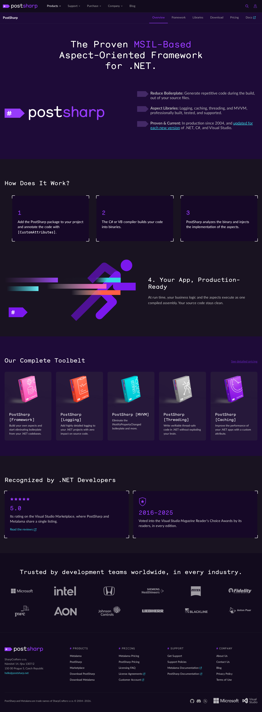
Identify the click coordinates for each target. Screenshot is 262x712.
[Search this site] (247, 6)
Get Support (174, 656)
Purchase (92, 6)
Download (216, 17)
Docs (249, 17)
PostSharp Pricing (129, 662)
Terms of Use (224, 680)
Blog (132, 6)
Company (114, 6)
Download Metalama (82, 680)
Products (52, 6)
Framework (179, 17)
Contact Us (223, 662)
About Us (221, 656)
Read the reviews (21, 529)
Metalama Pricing (129, 656)
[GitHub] (192, 701)
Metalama (76, 656)
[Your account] (255, 6)
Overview (158, 17)
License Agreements (130, 674)
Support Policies (176, 662)
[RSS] (205, 701)
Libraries (198, 17)
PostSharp (10, 17)
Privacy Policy (224, 674)
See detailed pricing (244, 361)
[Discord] (199, 701)
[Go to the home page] (20, 6)
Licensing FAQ (127, 668)
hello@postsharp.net (17, 673)
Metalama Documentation (183, 668)
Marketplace (77, 668)
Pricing (234, 17)
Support (72, 6)
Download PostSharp (82, 674)
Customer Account (130, 680)
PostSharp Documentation (183, 674)
